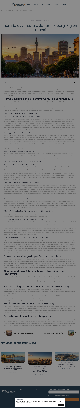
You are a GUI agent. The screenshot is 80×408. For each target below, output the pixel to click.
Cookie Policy (22, 402)
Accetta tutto (61, 405)
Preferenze (54, 405)
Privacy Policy (28, 402)
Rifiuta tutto (48, 405)
